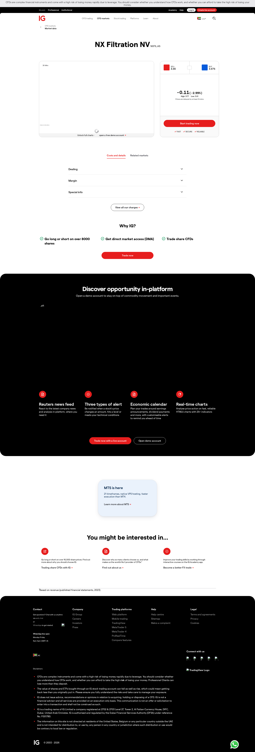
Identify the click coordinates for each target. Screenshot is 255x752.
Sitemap (155, 618)
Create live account (206, 10)
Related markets (139, 155)
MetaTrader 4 (119, 631)
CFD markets (103, 18)
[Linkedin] (188, 658)
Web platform (119, 614)
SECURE (188, 132)
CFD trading (87, 18)
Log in (191, 10)
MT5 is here (113, 488)
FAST (179, 132)
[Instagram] (216, 658)
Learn (145, 18)
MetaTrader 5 (119, 627)
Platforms (134, 18)
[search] (214, 18)
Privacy (194, 618)
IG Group (77, 614)
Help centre (157, 614)
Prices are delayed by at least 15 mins (189, 99)
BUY (210, 66)
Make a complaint (160, 622)
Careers (76, 618)
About (155, 18)
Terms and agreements (203, 614)
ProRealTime (118, 635)
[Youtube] (209, 658)
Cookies (195, 622)
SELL (173, 66)
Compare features (121, 640)
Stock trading (120, 18)
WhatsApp (37, 625)
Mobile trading (120, 618)
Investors (77, 622)
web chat (39, 618)
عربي (204, 18)
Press (75, 627)
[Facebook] (202, 658)
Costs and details (116, 155)
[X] (195, 658)
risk (122, 680)
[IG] (42, 18)
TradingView (118, 622)
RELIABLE (201, 132)
